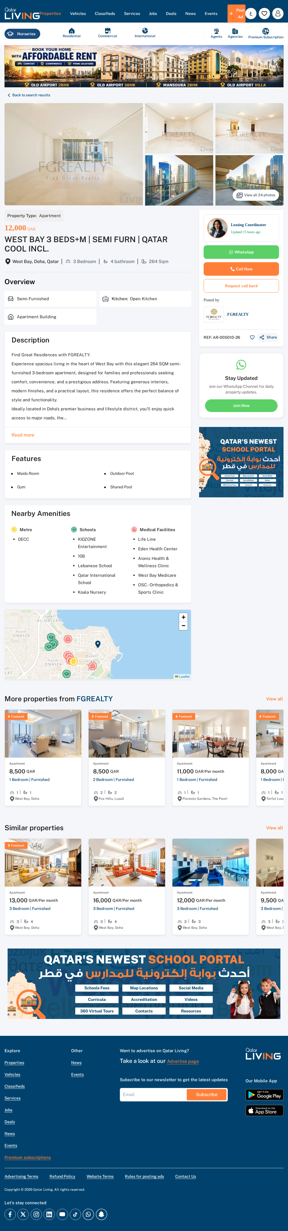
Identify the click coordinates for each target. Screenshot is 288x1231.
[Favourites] (264, 13)
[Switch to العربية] (250, 13)
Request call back (241, 286)
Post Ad (240, 13)
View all (274, 699)
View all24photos (259, 195)
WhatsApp (244, 252)
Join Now (241, 405)
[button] (22, 13)
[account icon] (278, 13)
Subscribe (206, 1094)
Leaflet (184, 676)
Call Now (244, 269)
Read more (23, 435)
